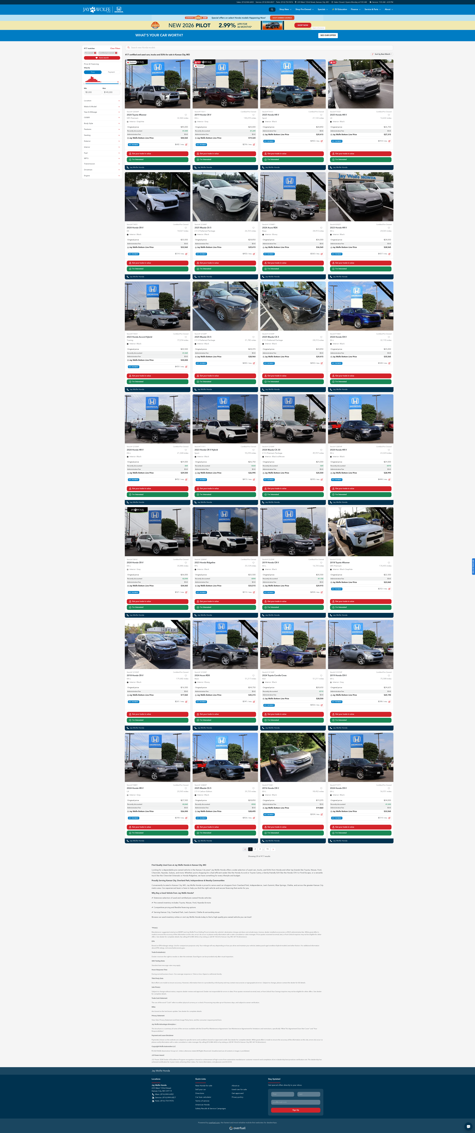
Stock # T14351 (132, 224)
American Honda (202, 1105)
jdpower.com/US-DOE (223, 1062)
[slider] (84, 83)
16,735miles (318, 566)
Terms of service (202, 1101)
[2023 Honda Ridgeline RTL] (225, 531)
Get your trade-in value (141, 154)
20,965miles (182, 792)
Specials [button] (321, 10)
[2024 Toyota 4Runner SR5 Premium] (157, 84)
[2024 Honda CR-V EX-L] (361, 306)
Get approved (237, 1093)
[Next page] (273, 849)
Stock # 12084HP (201, 785)
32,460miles (182, 118)
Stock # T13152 (335, 559)
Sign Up (296, 1110)
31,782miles (250, 340)
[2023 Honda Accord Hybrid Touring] (157, 306)
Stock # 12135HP (133, 672)
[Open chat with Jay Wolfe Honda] (468, 1126)
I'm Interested (137, 159)
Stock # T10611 (200, 112)
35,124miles (250, 566)
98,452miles (318, 792)
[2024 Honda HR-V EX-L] (157, 418)
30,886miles (182, 566)
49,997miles (318, 453)
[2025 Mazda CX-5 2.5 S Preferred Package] (225, 196)
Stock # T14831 (335, 334)
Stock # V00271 (335, 224)
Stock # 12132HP (201, 334)
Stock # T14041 (267, 785)
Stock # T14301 (132, 334)
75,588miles (386, 679)
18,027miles (182, 231)
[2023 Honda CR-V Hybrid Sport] (225, 418)
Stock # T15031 (335, 112)
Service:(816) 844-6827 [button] (165, 1098)
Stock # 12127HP (268, 559)
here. (220, 1020)
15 (267, 849)
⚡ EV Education (339, 10)
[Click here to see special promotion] (237, 18)
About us (235, 1086)
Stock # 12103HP (201, 672)
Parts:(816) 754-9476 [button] (164, 1101)
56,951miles (386, 792)
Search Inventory (272, 9)
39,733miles (250, 792)
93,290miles (250, 453)
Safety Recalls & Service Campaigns (210, 1109)
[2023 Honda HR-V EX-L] (361, 196)
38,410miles (318, 231)
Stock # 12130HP (133, 447)
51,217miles (250, 679)
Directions (199, 1093)
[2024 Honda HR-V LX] (157, 757)
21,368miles (182, 453)
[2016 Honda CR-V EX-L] (293, 757)
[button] (312, 2)
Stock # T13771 (335, 785)
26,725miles (250, 231)
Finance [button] (354, 10)
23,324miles (386, 453)
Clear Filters (115, 48)
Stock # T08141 (132, 559)
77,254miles (182, 340)
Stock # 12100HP (268, 447)
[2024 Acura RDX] (293, 196)
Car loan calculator (203, 1097)
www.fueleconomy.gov (176, 948)
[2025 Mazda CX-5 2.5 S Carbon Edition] (225, 757)
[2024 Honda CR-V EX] (157, 196)
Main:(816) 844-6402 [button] (164, 1094)
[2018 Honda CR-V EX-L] (157, 644)
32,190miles (386, 340)
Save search (104, 58)
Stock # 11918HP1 (268, 224)
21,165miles (318, 118)
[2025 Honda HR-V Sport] (293, 84)
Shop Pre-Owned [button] (303, 10)
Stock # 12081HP (336, 447)
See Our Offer (328, 36)
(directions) (242, 937)
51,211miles (318, 679)
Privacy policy (237, 1097)
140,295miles (250, 118)
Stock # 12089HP (201, 559)
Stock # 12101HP (336, 672)
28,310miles (318, 340)
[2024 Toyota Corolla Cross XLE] (293, 644)
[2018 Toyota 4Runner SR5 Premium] (361, 531)
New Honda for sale (203, 1086)
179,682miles (182, 679)
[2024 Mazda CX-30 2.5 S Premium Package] (293, 418)
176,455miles (385, 566)
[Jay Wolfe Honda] (103, 9)
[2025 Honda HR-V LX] (361, 84)
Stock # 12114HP (268, 672)
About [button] (387, 10)
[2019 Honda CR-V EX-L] (225, 84)
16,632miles (386, 118)
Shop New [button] (284, 10)
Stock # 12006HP (133, 112)
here (191, 1020)
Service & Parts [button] (371, 10)
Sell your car (200, 1090)
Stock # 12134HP (201, 224)
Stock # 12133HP (268, 334)
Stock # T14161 (267, 112)
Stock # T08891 (132, 785)
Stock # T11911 (200, 447)
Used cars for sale (239, 1090)
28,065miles (386, 231)
